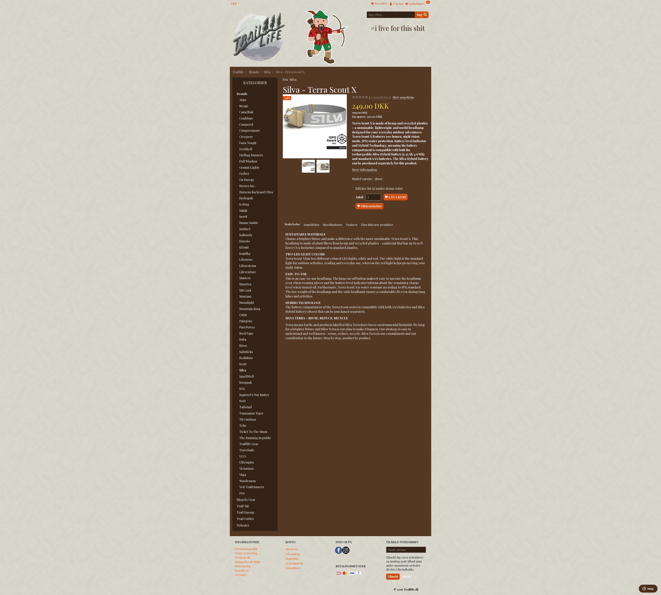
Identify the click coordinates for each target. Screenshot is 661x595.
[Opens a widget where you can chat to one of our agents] (648, 589)
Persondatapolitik (246, 549)
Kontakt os (242, 570)
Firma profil (242, 557)
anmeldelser (380, 97)
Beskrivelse (292, 224)
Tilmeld (393, 576)
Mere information (364, 170)
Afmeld (406, 576)
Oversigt (240, 575)
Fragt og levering (246, 553)
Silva (293, 79)
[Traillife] (259, 36)
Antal (359, 197)
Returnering (243, 566)
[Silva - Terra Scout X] (315, 126)
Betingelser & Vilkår (248, 562)
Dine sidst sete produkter (377, 225)
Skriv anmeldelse (403, 97)
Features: (352, 225)
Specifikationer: (333, 225)
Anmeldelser (311, 225)
